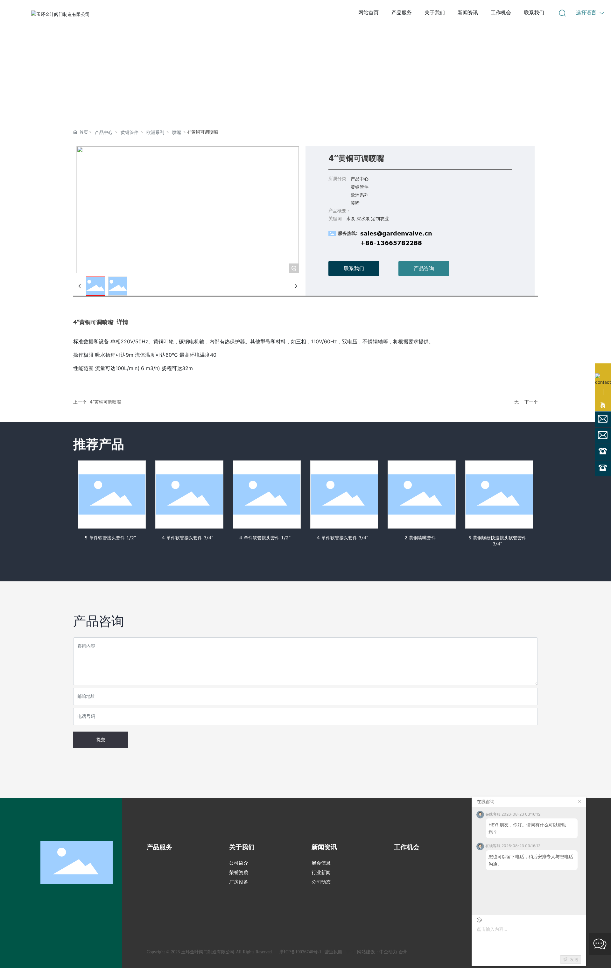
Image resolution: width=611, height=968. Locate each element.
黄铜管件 (129, 132)
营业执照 (333, 952)
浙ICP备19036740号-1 (300, 952)
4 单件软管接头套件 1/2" (265, 537)
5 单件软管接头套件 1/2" (110, 537)
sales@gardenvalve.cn (396, 233)
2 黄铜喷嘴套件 (420, 537)
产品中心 (104, 132)
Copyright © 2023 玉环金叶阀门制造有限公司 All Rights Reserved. (210, 952)
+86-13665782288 (391, 242)
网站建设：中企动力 (377, 952)
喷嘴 (176, 132)
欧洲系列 (155, 132)
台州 (403, 952)
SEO (350, 951)
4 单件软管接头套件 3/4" (187, 537)
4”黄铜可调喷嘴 (105, 401)
